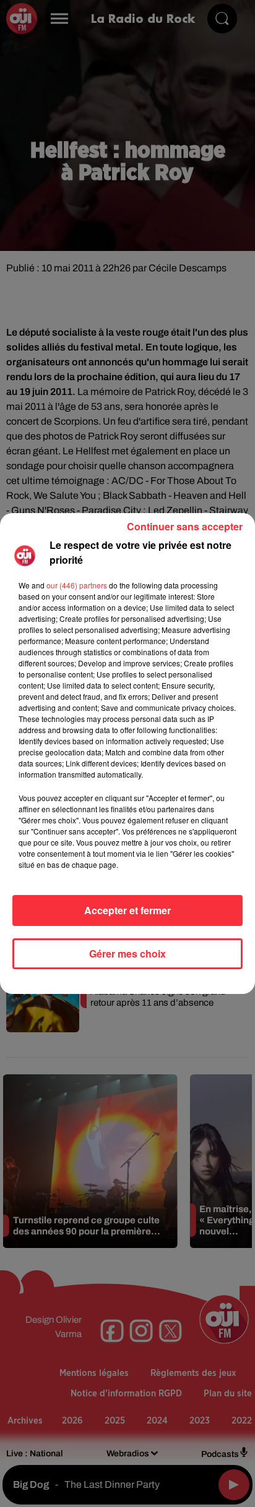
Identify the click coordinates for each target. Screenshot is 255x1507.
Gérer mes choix (127, 953)
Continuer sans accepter (185, 526)
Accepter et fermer (127, 910)
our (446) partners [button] (76, 585)
